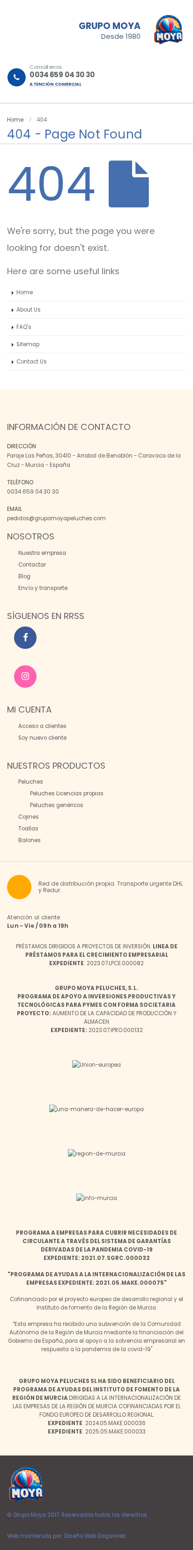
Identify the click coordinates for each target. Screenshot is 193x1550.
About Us (28, 309)
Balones (29, 840)
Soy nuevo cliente (42, 738)
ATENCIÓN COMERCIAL (56, 84)
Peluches (30, 782)
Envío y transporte (42, 588)
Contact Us (31, 361)
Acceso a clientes (42, 726)
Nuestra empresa (41, 553)
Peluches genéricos (56, 805)
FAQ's (23, 327)
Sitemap (27, 344)
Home (24, 292)
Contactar (31, 564)
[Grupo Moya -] (26, 1484)
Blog (23, 576)
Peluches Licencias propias (66, 793)
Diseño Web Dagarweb (95, 1536)
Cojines (28, 817)
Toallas (27, 828)
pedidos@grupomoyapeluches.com (56, 518)
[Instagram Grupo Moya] (25, 676)
